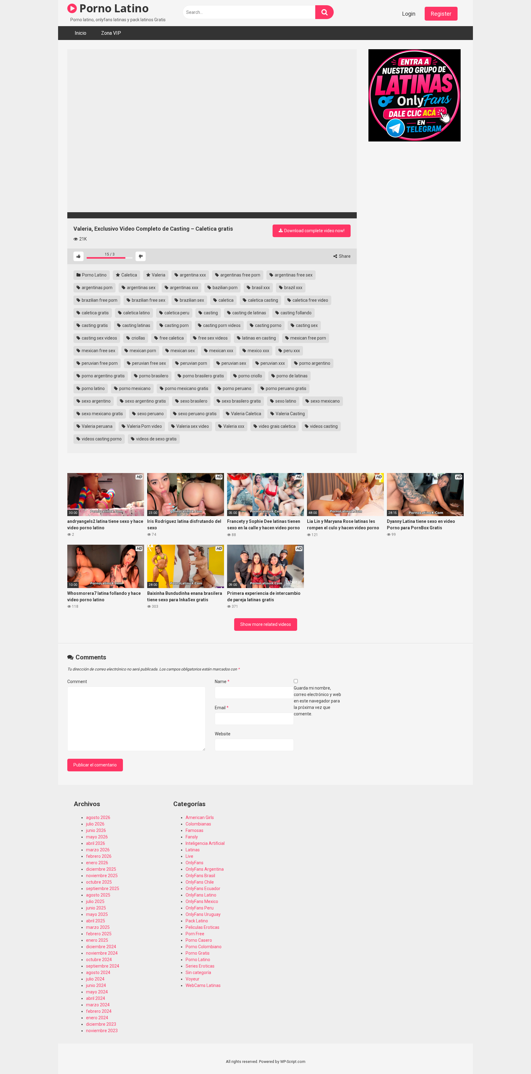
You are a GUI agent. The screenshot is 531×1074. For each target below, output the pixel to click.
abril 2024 (95, 998)
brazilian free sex (148, 300)
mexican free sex (98, 350)
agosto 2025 (98, 895)
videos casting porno (101, 438)
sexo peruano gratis (197, 413)
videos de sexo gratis (156, 438)
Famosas (194, 830)
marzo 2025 (98, 927)
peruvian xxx (272, 363)
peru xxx (291, 350)
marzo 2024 (98, 1004)
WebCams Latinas (203, 985)
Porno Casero (199, 940)
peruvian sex (233, 363)
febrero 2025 (99, 933)
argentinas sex (140, 287)
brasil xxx (260, 287)
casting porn (176, 325)
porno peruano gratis (285, 388)
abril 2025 (95, 920)
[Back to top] (510, 1055)
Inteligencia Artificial (205, 843)
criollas (138, 338)
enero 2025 (97, 940)
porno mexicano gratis (186, 388)
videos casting (323, 426)
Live (189, 856)
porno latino (93, 388)
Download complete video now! (313, 230)
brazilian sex (191, 300)
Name (222, 681)
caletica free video (310, 300)
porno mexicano (134, 388)
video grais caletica (277, 426)
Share (344, 256)
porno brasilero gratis (203, 375)
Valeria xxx (233, 426)
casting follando (296, 312)
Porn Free (195, 933)
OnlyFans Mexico (202, 901)
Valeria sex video (192, 426)
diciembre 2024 (101, 946)
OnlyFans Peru (200, 907)
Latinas (193, 849)
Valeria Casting (290, 413)
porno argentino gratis (103, 375)
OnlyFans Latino (201, 895)
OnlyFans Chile (200, 882)
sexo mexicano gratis (102, 413)
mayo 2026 (97, 836)
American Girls (200, 817)
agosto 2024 (98, 972)
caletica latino (136, 312)
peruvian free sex (148, 363)
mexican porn (142, 350)
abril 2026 (95, 843)
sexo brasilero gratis (241, 401)
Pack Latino (197, 920)
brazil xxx (292, 287)
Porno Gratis (198, 953)
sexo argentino (96, 401)
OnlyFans (194, 862)
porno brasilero (153, 375)
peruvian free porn (99, 363)
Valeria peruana (96, 426)
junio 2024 (96, 985)
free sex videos (212, 338)
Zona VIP (111, 33)
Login (408, 13)
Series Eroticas (200, 966)
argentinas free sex (293, 274)
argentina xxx (192, 274)
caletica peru (176, 312)
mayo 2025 (97, 914)
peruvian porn (193, 363)
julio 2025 (95, 901)
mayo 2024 (97, 991)
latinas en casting (258, 338)
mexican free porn (307, 338)
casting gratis (94, 325)
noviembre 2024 (102, 953)
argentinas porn (96, 287)
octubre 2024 (99, 959)
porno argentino (314, 363)
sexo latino (285, 401)
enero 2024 (97, 1017)
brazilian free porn (99, 300)
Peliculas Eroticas (202, 927)
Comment (77, 681)
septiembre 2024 (102, 966)
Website (222, 733)
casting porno (267, 325)
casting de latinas (248, 312)
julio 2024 (95, 979)
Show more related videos (265, 624)
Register (441, 13)
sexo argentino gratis (145, 401)
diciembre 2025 (101, 869)
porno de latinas (292, 375)
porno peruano (236, 388)
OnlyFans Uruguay (203, 914)
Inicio (80, 33)
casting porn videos (221, 325)
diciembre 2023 (101, 1024)
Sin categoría (198, 972)
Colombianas (198, 823)
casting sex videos (99, 338)
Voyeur (192, 979)
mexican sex (182, 350)
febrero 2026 (99, 856)
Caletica (128, 274)
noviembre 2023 (102, 1030)
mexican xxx (220, 350)
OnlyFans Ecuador (203, 888)
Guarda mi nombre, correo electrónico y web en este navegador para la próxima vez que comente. (317, 701)
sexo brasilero (193, 401)
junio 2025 (96, 907)
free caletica (171, 338)
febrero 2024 (99, 1011)
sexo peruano (150, 413)
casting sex (306, 325)
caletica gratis (95, 312)
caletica (226, 300)
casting (210, 312)
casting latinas (135, 325)
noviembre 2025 (102, 875)
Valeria (158, 274)
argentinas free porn (239, 274)
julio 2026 (95, 823)
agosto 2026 (98, 817)
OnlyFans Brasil (200, 875)
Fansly (192, 836)
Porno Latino (112, 8)
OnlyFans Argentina (205, 869)
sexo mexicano (325, 401)
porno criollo (250, 375)
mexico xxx (258, 350)
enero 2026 (97, 862)
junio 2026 (96, 830)
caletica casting (262, 300)
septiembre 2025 (102, 888)
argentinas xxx (183, 287)
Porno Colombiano (204, 946)
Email (222, 707)
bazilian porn (225, 287)
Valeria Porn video (144, 426)
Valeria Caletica (245, 413)
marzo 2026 (98, 849)
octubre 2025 (99, 882)
